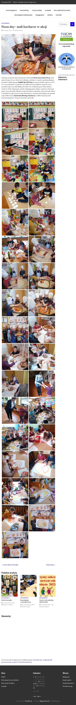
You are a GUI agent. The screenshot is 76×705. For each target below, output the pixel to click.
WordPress (28, 701)
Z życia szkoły (37, 10)
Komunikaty (24, 10)
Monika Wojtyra (8, 605)
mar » (39, 696)
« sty (34, 696)
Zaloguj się (66, 677)
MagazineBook (44, 701)
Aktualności (5, 23)
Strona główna (11, 10)
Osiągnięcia (39, 15)
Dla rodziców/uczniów (62, 10)
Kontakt (59, 15)
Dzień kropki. (6, 600)
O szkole (48, 10)
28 (34, 688)
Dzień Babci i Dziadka (9, 565)
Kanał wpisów (67, 680)
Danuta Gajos (19, 30)
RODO (3, 677)
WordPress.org (67, 686)
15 (35, 683)
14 (33, 683)
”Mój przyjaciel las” (23, 2)
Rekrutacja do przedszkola (9, 680)
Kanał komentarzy (68, 683)
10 (39, 681)
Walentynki (51, 565)
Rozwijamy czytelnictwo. (25, 601)
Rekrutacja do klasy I (8, 683)
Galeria (50, 15)
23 (37, 686)
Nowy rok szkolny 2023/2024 (46, 601)
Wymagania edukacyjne (23, 15)
